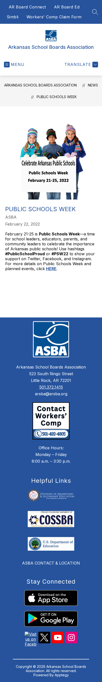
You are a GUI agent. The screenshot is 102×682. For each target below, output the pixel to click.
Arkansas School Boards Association (40, 85)
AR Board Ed (67, 6)
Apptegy (62, 675)
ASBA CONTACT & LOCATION (51, 563)
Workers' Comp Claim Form (54, 16)
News (93, 85)
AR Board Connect (27, 6)
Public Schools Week (57, 97)
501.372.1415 (51, 387)
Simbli (13, 16)
